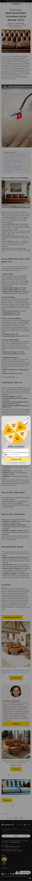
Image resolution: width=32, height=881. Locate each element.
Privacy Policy (22, 462)
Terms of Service (13, 462)
